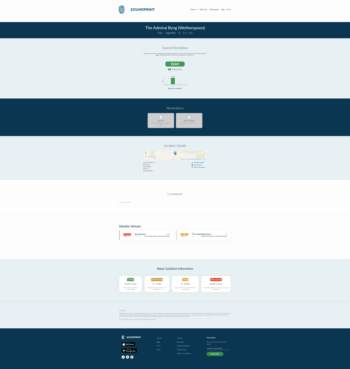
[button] (175, 153)
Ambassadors (214, 9)
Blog (222, 9)
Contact (179, 338)
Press (229, 9)
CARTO (204, 159)
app (157, 55)
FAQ (158, 346)
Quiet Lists (203, 9)
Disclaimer (180, 342)
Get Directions (198, 165)
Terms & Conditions (184, 353)
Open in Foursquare (199, 167)
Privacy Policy (181, 350)
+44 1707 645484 (199, 162)
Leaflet (183, 159)
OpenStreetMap (191, 159)
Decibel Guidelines (183, 346)
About (193, 9)
